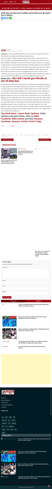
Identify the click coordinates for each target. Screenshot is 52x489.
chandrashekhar (9, 135)
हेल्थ (34, 8)
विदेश (12, 429)
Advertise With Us (5, 400)
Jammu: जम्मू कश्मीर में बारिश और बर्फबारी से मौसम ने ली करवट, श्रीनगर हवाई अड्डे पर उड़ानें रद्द (9, 162)
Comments (38, 301)
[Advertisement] (26, 369)
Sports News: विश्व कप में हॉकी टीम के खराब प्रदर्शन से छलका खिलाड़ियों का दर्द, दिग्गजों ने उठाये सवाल (32, 317)
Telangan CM (4, 136)
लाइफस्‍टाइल (29, 8)
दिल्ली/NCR (48, 8)
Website (4, 291)
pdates (28, 113)
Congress (38, 135)
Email (4, 286)
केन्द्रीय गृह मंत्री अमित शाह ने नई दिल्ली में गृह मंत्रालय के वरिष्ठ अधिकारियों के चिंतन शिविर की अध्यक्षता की (45, 139)
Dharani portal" (46, 135)
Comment (5, 267)
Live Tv (6, 2)
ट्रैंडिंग (8, 8)
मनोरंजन (24, 8)
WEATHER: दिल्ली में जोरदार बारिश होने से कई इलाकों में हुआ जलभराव (31, 347)
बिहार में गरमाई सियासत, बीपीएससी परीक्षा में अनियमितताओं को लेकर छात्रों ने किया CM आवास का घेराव (33, 329)
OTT (20, 8)
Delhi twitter (18, 118)
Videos (11, 2)
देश (44, 8)
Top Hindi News (9, 113)
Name (4, 280)
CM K (16, 135)
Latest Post (13, 301)
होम (2, 8)
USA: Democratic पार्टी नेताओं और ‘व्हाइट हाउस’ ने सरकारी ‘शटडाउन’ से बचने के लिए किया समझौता (42, 254)
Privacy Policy (4, 402)
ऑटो (42, 8)
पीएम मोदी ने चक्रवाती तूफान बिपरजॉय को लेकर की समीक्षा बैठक (24, 79)
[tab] (13, 301)
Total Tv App (36, 121)
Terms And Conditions (6, 405)
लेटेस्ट (5, 8)
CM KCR (21, 135)
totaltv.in (9, 49)
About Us (3, 398)
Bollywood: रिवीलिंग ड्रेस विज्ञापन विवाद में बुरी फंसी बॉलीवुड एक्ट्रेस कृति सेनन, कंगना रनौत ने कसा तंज (33, 305)
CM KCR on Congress (29, 135)
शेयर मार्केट (15, 8)
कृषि (15, 429)
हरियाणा (3, 429)
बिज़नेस (3, 432)
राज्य (8, 429)
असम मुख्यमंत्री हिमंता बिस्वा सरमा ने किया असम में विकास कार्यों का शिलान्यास (25, 152)
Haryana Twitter (20, 121)
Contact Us (4, 407)
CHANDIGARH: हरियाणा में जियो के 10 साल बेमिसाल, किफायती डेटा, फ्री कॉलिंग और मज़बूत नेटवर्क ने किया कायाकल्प (32, 342)
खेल (11, 8)
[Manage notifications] (49, 486)
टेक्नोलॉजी (37, 8)
